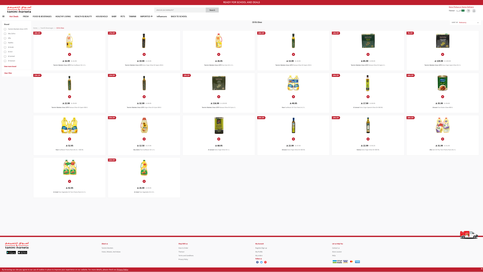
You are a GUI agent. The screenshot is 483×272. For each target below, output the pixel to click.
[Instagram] (265, 262)
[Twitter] (261, 262)
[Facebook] (257, 262)
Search (212, 10)
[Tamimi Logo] (19, 9)
